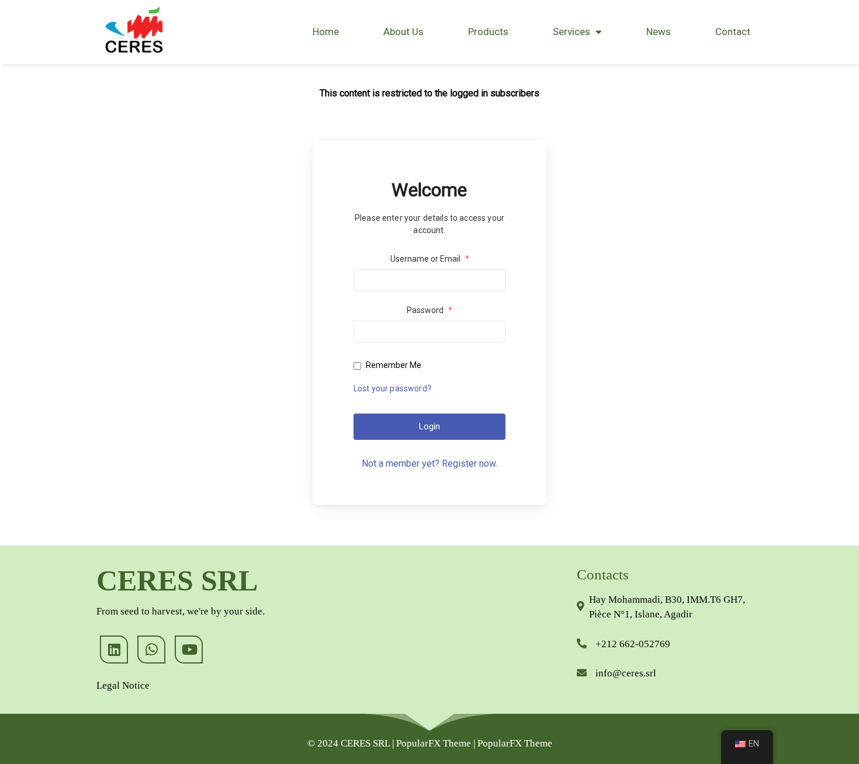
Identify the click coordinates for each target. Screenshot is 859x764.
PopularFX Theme (433, 743)
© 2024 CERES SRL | (351, 743)
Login (429, 426)
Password (429, 310)
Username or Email (429, 258)
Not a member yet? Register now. (429, 464)
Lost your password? (392, 388)
